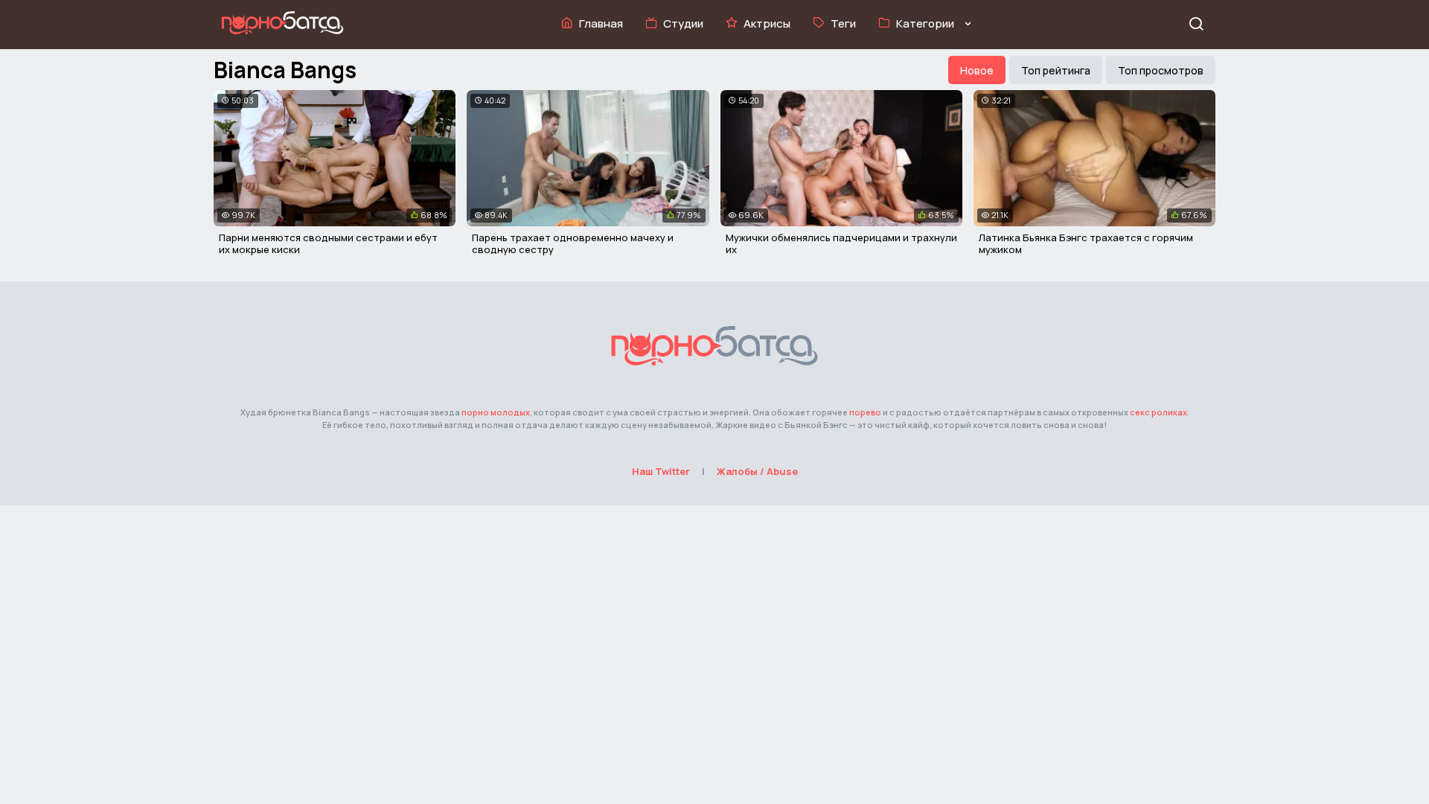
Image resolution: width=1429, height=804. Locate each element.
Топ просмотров (1160, 70)
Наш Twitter (661, 471)
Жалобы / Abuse (757, 471)
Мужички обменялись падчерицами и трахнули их (841, 243)
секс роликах (1158, 412)
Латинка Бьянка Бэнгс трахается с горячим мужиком (1086, 243)
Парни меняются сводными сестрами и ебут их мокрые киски (328, 243)
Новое (977, 70)
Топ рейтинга (1055, 70)
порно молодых (495, 412)
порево (865, 412)
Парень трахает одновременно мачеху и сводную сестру (573, 243)
